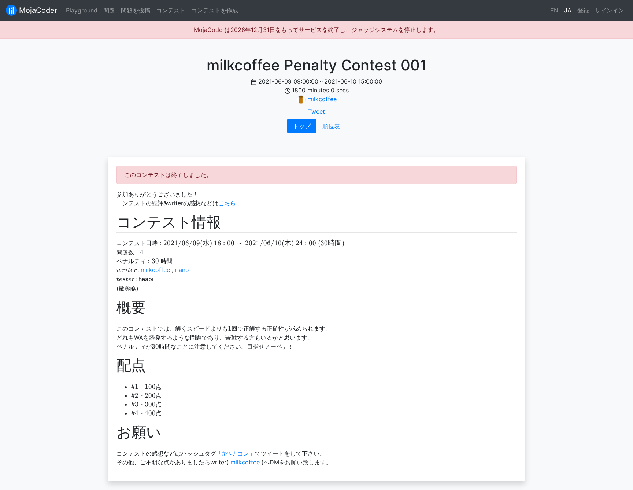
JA (567, 10)
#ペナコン (235, 453)
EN (554, 10)
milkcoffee (322, 99)
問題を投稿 (135, 10)
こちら (227, 203)
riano (182, 269)
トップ (302, 126)
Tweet (316, 111)
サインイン (609, 10)
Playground (81, 10)
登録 (583, 10)
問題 (109, 10)
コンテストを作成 (214, 10)
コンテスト (170, 10)
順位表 (331, 126)
